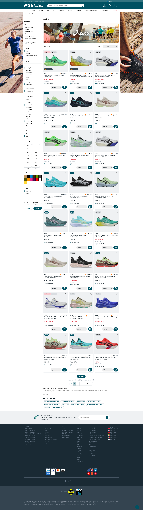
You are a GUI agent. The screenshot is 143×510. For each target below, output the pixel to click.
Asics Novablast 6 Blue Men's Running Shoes (79, 116)
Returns (47, 432)
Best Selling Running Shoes (95, 404)
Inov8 (78, 439)
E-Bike (90, 434)
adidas (79, 428)
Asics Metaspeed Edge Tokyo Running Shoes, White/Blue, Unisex (105, 156)
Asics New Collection (68, 401)
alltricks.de (113, 434)
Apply (37, 208)
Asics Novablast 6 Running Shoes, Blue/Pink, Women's (53, 236)
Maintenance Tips (50, 437)
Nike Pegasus (81, 453)
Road (34, 10)
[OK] (107, 417)
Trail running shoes (94, 439)
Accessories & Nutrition (91, 10)
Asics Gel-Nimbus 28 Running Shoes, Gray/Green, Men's (79, 156)
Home (26, 14)
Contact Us (48, 428)
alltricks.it (113, 435)
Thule (78, 455)
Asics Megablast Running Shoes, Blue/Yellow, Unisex (78, 236)
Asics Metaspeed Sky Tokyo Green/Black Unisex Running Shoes (54, 156)
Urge (78, 432)
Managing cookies (67, 432)
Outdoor (70, 10)
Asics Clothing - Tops (93, 401)
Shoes (27, 29)
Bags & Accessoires (30, 38)
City (48, 10)
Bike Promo (65, 437)
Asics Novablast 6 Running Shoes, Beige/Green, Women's (53, 277)
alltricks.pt (113, 437)
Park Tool (79, 437)
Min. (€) (26, 202)
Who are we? (28, 428)
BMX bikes (92, 455)
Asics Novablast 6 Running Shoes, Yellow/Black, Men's (104, 196)
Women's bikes (93, 441)
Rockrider (79, 446)
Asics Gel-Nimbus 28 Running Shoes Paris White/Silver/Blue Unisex (55, 317)
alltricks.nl (113, 439)
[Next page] (91, 384)
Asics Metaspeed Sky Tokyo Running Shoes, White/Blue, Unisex (105, 76)
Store (46, 434)
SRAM (78, 457)
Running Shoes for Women (96, 435)
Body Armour (92, 432)
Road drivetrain (93, 453)
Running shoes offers (77, 404)
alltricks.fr (113, 430)
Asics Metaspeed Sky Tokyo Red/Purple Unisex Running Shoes (105, 358)
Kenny (78, 443)
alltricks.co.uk (114, 428)
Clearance (114, 10)
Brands (31, 14)
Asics (25, 25)
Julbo (78, 444)
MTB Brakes (92, 444)
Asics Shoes (81, 401)
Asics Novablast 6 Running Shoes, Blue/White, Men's (53, 196)
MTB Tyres (92, 428)
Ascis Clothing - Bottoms (51, 404)
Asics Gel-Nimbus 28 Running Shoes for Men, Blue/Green (80, 358)
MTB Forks (92, 443)
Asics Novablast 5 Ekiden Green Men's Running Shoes (54, 76)
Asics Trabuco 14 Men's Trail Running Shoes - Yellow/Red (105, 277)
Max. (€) (35, 202)
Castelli (79, 430)
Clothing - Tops (29, 31)
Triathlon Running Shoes (51, 401)
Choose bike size (30, 441)
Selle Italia (80, 452)
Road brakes (92, 452)
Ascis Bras (65, 404)
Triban (79, 448)
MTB (27, 10)
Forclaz (79, 450)
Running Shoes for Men (95, 437)
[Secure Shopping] (55, 472)
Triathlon (78, 10)
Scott (78, 459)
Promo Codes (66, 435)
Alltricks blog (28, 444)
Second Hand (104, 10)
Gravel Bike (92, 450)
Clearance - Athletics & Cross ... (53, 407)
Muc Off (79, 434)
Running (61, 10)
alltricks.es (113, 432)
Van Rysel (80, 461)
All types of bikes (30, 439)
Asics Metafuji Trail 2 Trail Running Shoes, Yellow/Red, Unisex (55, 358)
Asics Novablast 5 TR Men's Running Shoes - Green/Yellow (106, 236)
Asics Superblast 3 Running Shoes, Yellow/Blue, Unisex (53, 116)
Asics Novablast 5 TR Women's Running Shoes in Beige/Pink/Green (80, 317)
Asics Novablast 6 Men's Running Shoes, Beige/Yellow (105, 116)
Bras (26, 33)
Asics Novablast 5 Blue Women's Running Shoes (106, 317)
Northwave (80, 435)
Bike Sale (65, 434)
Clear (28, 208)
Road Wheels (92, 446)
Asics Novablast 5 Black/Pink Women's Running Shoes (80, 277)
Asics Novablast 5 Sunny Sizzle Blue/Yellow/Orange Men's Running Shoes (81, 76)
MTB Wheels (92, 430)
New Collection (29, 27)
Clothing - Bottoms (30, 36)
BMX (54, 10)
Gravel (41, 10)
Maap (78, 441)
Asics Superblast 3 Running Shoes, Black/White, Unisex (79, 196)
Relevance (107, 46)
